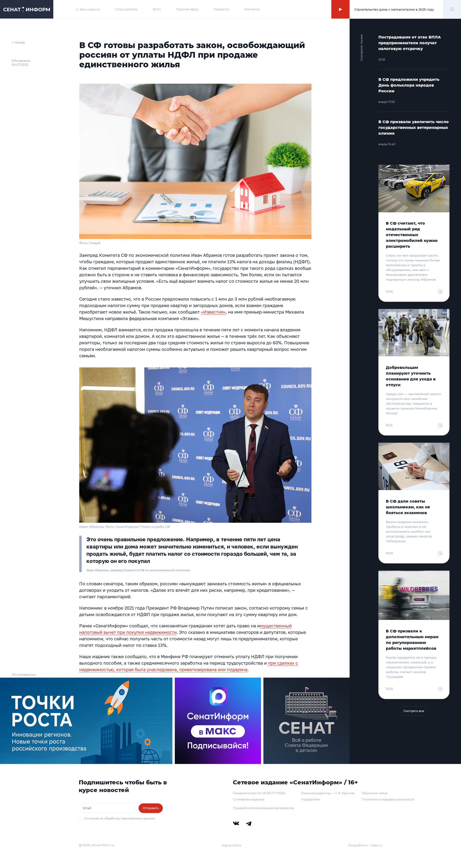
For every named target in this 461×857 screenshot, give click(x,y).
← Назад (18, 42)
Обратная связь (375, 793)
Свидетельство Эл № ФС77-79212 (259, 793)
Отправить (151, 808)
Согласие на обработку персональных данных (119, 818)
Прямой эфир (187, 9)
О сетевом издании (248, 799)
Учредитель (310, 799)
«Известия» (213, 312)
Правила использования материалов (263, 808)
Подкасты (221, 9)
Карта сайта (231, 845)
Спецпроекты (126, 9)
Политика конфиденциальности (388, 799)
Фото (157, 9)
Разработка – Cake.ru (365, 845)
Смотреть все (413, 711)
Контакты (252, 9)
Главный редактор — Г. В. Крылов (327, 793)
